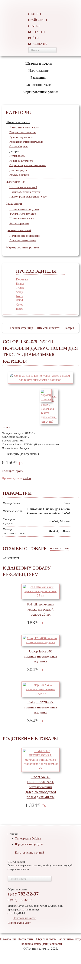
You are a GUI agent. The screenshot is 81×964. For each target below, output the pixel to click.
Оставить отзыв (59, 548)
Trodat (20, 287)
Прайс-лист (37, 20)
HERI (19, 308)
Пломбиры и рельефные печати (28, 196)
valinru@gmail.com (19, 922)
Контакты (36, 32)
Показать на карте (24, 918)
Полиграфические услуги (24, 191)
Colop (19, 304)
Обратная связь (46, 939)
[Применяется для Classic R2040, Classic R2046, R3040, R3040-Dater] (40, 640)
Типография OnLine (28, 838)
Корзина (37, 43)
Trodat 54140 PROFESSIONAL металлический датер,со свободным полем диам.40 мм (40, 787)
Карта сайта (26, 939)
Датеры (14, 151)
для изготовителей (39, 84)
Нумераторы (17, 155)
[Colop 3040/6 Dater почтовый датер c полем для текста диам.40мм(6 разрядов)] (40, 378)
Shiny (19, 292)
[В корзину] (50, 622)
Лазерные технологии (22, 240)
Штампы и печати (39, 63)
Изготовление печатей (23, 187)
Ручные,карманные (21, 137)
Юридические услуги (29, 844)
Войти (33, 38)
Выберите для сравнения (23, 454)
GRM (19, 300)
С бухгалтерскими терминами (27, 165)
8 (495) (23, 894)
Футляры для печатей (22, 213)
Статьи (34, 26)
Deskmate (22, 279)
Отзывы (34, 14)
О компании (8, 939)
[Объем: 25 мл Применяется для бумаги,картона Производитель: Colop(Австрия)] (40, 591)
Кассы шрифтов (19, 223)
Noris (19, 296)
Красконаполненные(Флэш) (26, 141)
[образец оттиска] (46, 395)
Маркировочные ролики (40, 92)
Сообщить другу (12, 471)
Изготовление (39, 70)
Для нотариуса (18, 169)
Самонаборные (18, 146)
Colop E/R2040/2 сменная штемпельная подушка (40, 707)
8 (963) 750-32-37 (20, 900)
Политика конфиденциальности (41, 943)
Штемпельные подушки (24, 209)
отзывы (6, 427)
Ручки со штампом (21, 160)
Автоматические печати (24, 127)
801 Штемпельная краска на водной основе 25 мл (40, 609)
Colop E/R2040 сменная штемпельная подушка (40, 656)
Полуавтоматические (22, 132)
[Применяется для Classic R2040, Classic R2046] (40, 689)
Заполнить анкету (69, 939)
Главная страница (21, 328)
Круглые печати (19, 174)
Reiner (20, 283)
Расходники (39, 77)
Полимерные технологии (24, 235)
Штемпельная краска (22, 218)
